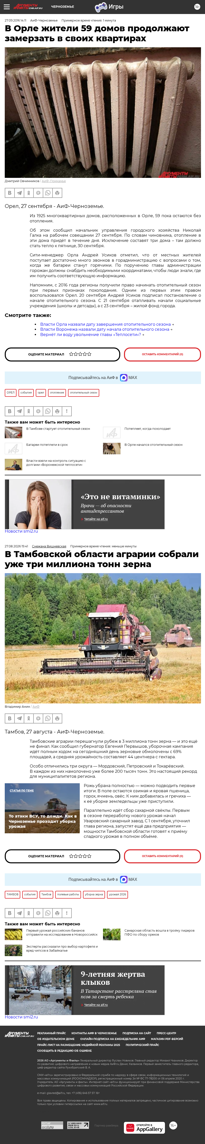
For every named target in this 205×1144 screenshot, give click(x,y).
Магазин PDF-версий (167, 1039)
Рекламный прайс (51, 1033)
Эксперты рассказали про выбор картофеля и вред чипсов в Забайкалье (62, 948)
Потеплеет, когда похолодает (147, 429)
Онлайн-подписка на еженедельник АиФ (112, 1039)
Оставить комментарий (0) (162, 354)
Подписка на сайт (136, 1033)
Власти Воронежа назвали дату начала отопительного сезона (104, 329)
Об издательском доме (55, 1039)
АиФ (36, 706)
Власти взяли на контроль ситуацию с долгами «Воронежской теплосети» (56, 463)
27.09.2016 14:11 (15, 20)
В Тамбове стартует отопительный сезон (58, 429)
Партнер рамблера (106, 1125)
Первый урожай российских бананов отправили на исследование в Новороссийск (62, 932)
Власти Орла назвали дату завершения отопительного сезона (105, 324)
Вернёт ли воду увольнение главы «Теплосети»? (90, 334)
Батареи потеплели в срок (47, 445)
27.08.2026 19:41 (16, 546)
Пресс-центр (166, 1033)
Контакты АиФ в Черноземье (94, 1033)
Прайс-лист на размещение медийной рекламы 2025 (78, 1045)
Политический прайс (142, 1045)
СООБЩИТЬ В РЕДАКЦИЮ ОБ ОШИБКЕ (64, 1050)
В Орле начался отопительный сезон (153, 445)
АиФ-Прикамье (54, 181)
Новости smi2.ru (21, 531)
